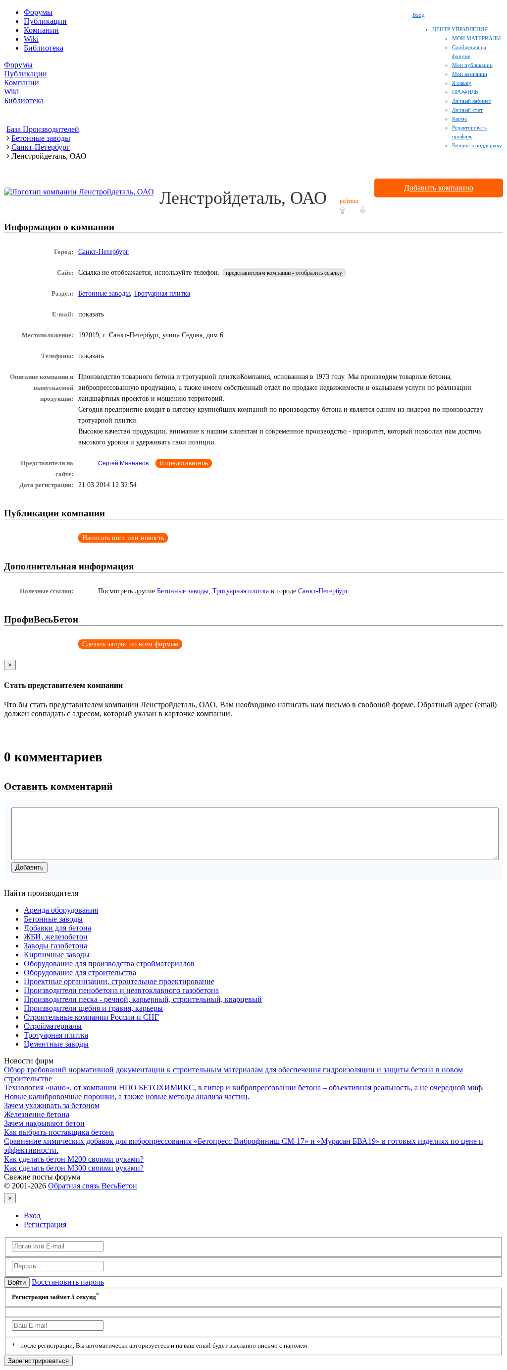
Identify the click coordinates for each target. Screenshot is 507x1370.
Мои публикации (472, 65)
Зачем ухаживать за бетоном (52, 1105)
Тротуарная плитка (162, 293)
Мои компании (469, 74)
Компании (41, 30)
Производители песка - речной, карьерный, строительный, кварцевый (143, 999)
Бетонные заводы (104, 293)
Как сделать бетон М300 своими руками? (74, 1168)
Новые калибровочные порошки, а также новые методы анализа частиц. (127, 1096)
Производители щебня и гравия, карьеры (93, 1008)
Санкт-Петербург (103, 251)
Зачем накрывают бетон (44, 1123)
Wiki (31, 39)
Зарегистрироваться (38, 1361)
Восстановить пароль (68, 1282)
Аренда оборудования (61, 910)
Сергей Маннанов (123, 463)
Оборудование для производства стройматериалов (109, 963)
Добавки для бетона (57, 928)
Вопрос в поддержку (477, 145)
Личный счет (467, 110)
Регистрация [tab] (45, 1224)
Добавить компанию (438, 188)
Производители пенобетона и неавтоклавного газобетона (121, 990)
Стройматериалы (53, 1026)
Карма (459, 119)
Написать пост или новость (123, 538)
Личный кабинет (471, 101)
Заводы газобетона (55, 945)
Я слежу (461, 83)
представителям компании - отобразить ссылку (284, 272)
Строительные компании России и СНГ (91, 1017)
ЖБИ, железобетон (56, 937)
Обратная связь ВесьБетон (92, 1186)
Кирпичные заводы (57, 954)
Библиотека (43, 48)
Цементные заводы (56, 1044)
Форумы (38, 12)
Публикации (45, 21)
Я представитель (183, 463)
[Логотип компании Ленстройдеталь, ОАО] (79, 191)
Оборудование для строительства (80, 972)
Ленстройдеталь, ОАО (243, 198)
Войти (17, 1282)
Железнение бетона (36, 1114)
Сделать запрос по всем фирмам (130, 644)
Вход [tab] (32, 1215)
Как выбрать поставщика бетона (59, 1132)
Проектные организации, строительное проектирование (119, 981)
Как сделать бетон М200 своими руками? (74, 1159)
